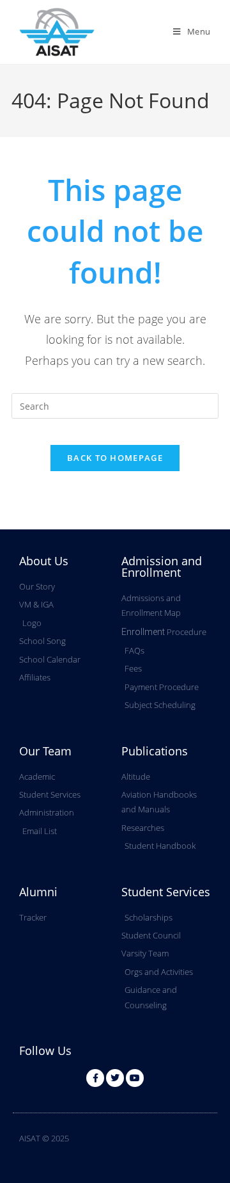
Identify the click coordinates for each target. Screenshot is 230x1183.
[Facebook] (95, 1078)
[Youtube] (135, 1078)
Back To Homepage (115, 457)
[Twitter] (115, 1078)
